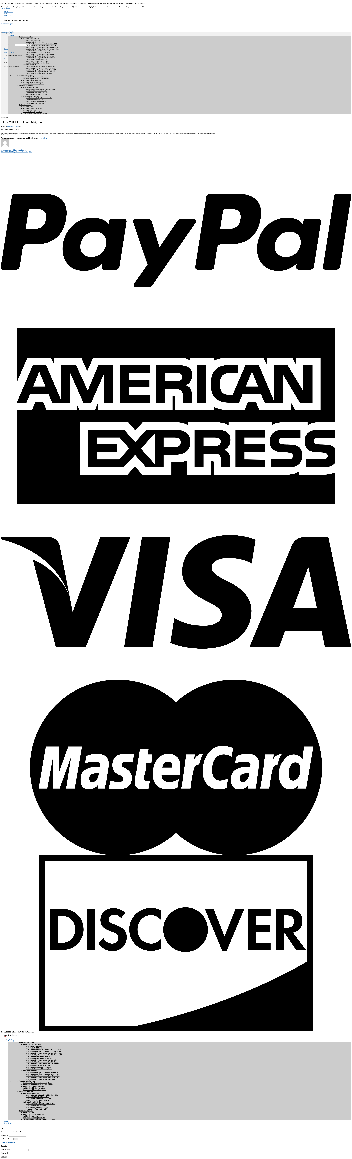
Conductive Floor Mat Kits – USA (36, 94)
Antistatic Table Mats (26, 37)
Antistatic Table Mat (29, 65)
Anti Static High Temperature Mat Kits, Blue (40, 54)
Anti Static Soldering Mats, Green (33, 84)
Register (3, 1156)
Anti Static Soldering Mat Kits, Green (38, 63)
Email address (6, 1149)
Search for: (11, 45)
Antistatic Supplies (25, 105)
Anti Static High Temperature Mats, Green (36, 78)
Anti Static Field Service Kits (35, 42)
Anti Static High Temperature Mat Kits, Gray (40, 56)
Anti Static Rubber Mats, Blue (32, 80)
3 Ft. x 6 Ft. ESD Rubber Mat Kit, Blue (13, 150)
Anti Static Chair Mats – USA (35, 99)
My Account (8, 12)
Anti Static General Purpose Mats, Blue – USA (40, 66)
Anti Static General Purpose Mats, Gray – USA (40, 68)
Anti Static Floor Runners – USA (36, 101)
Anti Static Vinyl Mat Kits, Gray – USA (38, 52)
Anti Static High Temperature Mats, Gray (35, 77)
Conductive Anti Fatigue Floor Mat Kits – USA (37, 113)
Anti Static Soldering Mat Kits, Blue (37, 61)
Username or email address (11, 1132)
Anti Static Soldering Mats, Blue (33, 82)
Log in (15, 1139)
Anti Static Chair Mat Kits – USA (36, 91)
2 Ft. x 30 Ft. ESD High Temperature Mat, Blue (16, 152)
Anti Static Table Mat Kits (31, 38)
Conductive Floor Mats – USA (35, 103)
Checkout (7, 15)
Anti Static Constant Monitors (32, 108)
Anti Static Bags (28, 106)
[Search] (5, 1036)
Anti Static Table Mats (33, 40)
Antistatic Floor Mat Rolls (31, 96)
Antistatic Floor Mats (26, 85)
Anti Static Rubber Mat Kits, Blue (36, 59)
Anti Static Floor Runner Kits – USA (37, 92)
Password (5, 1135)
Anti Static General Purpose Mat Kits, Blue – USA (41, 44)
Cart (6, 13)
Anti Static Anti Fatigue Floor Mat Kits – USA (40, 89)
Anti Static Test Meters (30, 110)
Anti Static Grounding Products (32, 112)
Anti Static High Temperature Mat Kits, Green (40, 58)
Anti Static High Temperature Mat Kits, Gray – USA (42, 49)
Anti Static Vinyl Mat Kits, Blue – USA (38, 51)
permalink (43, 138)
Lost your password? (8, 1142)
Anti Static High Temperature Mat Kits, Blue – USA (42, 47)
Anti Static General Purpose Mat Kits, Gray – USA (41, 45)
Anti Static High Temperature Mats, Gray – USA (41, 71)
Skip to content (5, 8)
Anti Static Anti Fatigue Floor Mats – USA (39, 98)
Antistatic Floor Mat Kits (30, 87)
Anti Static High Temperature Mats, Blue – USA (41, 70)
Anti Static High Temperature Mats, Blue (39, 73)
